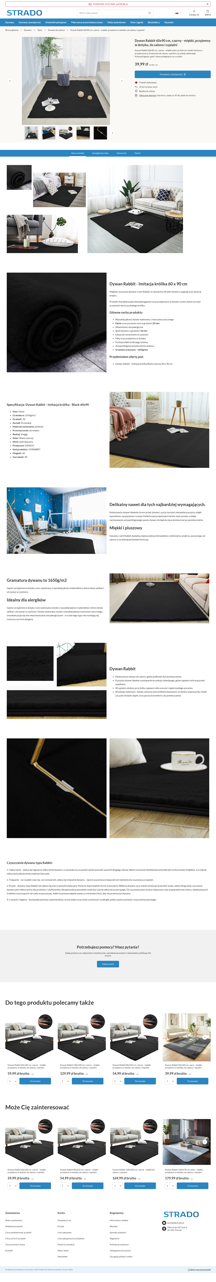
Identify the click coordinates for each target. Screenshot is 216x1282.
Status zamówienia (13, 1220)
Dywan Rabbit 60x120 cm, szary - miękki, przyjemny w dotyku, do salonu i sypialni (183, 1066)
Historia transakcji (66, 1244)
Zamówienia (12, 1212)
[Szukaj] (149, 13)
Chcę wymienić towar (15, 1244)
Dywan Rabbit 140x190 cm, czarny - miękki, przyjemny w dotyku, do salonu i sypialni (80, 1066)
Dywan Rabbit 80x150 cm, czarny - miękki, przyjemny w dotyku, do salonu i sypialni (132, 1066)
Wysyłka (114, 1226)
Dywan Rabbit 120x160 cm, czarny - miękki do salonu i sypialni (134, 1171)
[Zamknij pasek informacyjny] (207, 4)
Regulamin (114, 1238)
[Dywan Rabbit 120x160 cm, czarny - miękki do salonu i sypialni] (134, 1142)
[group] (66, 81)
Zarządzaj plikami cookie (121, 1256)
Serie (39, 30)
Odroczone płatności (147, 95)
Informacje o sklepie (119, 1220)
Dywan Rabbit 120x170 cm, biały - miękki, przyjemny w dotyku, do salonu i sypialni (184, 1171)
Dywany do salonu (56, 30)
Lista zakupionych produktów (71, 1238)
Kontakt (9, 1250)
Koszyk (61, 1226)
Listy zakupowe (64, 1232)
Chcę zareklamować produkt (18, 1232)
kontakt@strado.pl (175, 1223)
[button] (9, 81)
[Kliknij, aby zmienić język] (178, 13)
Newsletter (63, 1256)
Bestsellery (154, 22)
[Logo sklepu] (24, 13)
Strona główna (12, 30)
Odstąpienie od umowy (120, 1250)
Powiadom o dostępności (171, 74)
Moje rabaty (63, 1250)
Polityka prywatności (119, 1244)
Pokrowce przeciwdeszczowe (87, 22)
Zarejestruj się (64, 1220)
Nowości (169, 22)
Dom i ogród (136, 22)
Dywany (9, 22)
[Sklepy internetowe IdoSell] (199, 1269)
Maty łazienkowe (117, 22)
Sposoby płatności (118, 1232)
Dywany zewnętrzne (30, 22)
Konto (61, 1212)
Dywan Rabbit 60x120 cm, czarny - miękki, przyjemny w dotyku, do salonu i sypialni (27, 1066)
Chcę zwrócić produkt (15, 1238)
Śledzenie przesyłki (14, 1226)
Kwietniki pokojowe (56, 22)
